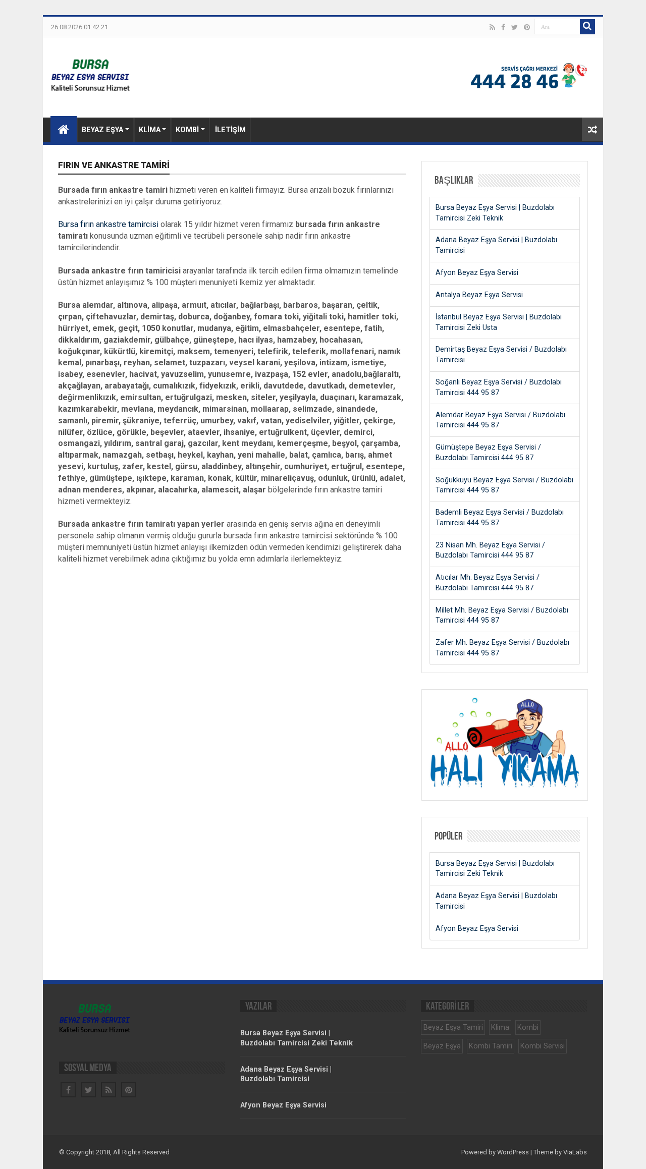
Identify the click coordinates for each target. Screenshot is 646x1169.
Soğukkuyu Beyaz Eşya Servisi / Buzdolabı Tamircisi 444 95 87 (504, 485)
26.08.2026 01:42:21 (79, 27)
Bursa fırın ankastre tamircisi (108, 224)
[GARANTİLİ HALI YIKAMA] (504, 786)
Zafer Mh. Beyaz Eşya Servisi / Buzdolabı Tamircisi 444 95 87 (502, 647)
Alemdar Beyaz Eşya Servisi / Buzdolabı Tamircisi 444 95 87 (500, 420)
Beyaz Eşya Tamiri (453, 1027)
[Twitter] (514, 27)
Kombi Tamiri (490, 1046)
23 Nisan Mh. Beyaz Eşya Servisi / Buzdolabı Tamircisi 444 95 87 (490, 550)
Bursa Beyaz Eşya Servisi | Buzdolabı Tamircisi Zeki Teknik (495, 212)
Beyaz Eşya (102, 130)
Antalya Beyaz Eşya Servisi (479, 295)
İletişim (230, 130)
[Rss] (492, 27)
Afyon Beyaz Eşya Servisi (477, 272)
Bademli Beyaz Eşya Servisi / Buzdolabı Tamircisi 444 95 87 (500, 517)
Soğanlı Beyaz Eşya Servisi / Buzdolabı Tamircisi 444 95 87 (499, 387)
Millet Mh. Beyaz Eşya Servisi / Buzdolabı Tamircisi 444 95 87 (502, 615)
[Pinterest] (527, 27)
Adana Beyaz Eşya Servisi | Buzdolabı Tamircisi (496, 245)
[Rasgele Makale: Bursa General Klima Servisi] (592, 129)
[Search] (587, 26)
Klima (149, 130)
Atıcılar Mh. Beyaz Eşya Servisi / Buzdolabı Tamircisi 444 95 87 (488, 582)
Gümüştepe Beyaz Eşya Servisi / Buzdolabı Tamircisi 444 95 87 (488, 452)
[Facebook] (503, 27)
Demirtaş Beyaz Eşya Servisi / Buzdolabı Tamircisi (501, 354)
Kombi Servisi (542, 1046)
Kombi (187, 130)
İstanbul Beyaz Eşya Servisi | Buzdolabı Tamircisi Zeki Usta (499, 322)
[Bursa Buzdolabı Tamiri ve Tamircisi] (136, 74)
